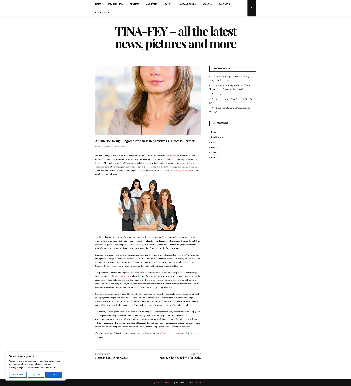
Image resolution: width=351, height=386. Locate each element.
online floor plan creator (179, 170)
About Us (207, 4)
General (214, 152)
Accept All (53, 374)
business (121, 146)
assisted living (172, 156)
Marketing (151, 4)
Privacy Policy (103, 12)
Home (98, 4)
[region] (35, 366)
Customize (18, 374)
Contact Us (225, 4)
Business (134, 4)
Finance (214, 147)
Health (167, 4)
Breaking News (115, 4)
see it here (125, 276)
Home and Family (187, 4)
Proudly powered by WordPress (161, 382)
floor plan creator (169, 333)
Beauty (214, 132)
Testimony (216, 94)
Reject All (36, 374)
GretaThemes (196, 382)
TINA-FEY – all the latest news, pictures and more (175, 37)
